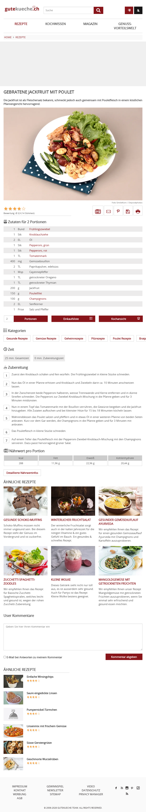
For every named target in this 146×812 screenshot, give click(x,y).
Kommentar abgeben (124, 657)
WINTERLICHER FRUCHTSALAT (71, 520)
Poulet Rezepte (122, 338)
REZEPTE (21, 24)
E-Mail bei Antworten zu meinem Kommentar (34, 657)
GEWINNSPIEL (55, 786)
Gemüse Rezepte (46, 338)
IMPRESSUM (19, 786)
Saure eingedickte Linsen (42, 693)
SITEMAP (55, 794)
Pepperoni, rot (38, 250)
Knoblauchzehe (38, 234)
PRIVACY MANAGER (91, 794)
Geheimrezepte (73, 338)
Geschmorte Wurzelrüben (42, 759)
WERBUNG (19, 794)
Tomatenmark (38, 256)
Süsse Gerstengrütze (39, 742)
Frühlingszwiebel (39, 229)
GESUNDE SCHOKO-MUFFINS (23, 520)
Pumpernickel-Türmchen (42, 709)
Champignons (37, 298)
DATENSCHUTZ (91, 790)
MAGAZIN (90, 24)
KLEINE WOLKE (61, 580)
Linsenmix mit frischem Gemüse (46, 726)
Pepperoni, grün (39, 245)
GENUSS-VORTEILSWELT (125, 26)
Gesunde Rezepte (17, 338)
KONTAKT (20, 790)
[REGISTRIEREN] (138, 10)
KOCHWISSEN (55, 24)
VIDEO (91, 786)
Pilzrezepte (98, 338)
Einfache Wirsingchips (40, 676)
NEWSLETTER (55, 790)
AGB (19, 798)
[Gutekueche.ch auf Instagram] (127, 787)
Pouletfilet (35, 293)
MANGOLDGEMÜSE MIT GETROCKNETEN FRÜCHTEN (117, 581)
